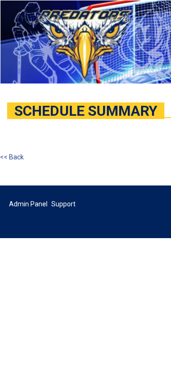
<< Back (12, 157)
